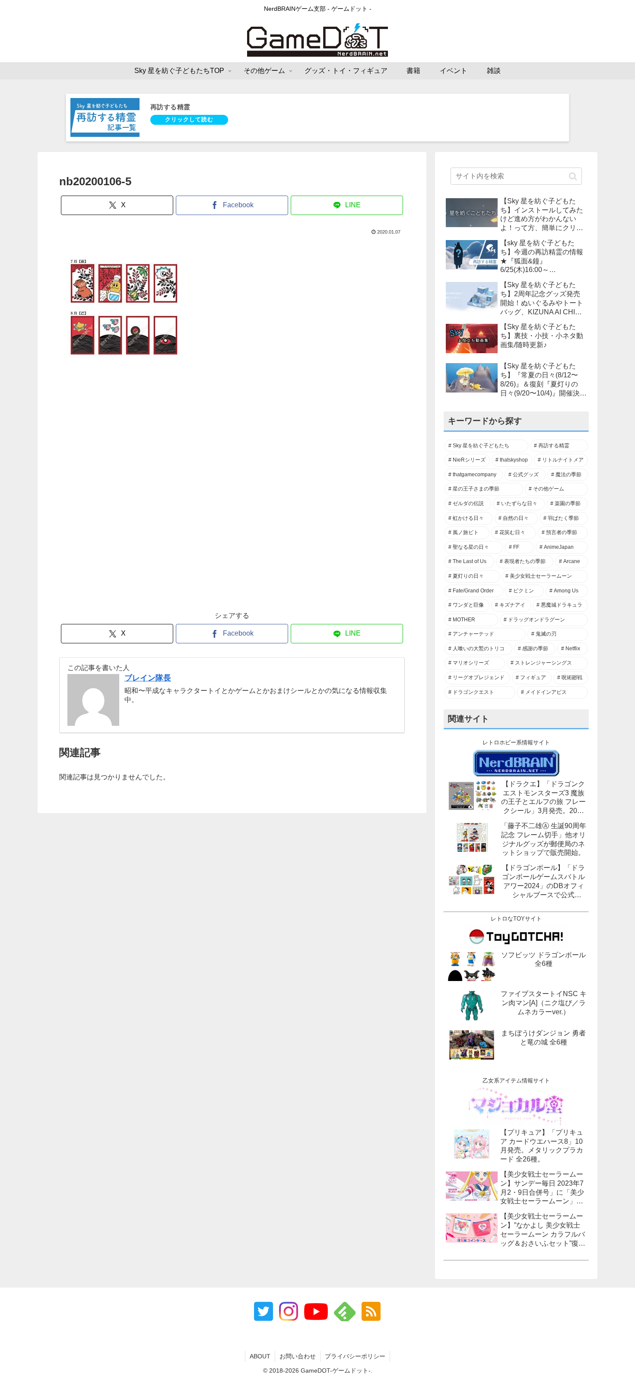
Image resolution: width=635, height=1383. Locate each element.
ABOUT (260, 1356)
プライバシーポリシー (355, 1356)
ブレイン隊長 (147, 678)
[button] (573, 176)
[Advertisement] (232, 496)
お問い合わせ (297, 1356)
